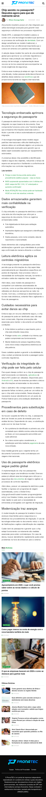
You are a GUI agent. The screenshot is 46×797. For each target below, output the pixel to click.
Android (5, 380)
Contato (33, 769)
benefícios (28, 77)
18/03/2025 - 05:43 (34, 20)
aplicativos (32, 375)
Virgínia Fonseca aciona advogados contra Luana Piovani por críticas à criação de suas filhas (28, 720)
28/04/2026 (16, 736)
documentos (19, 479)
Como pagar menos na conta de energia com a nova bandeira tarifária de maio (22, 630)
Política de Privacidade (22, 769)
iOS (11, 380)
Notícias (6, 580)
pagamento (34, 443)
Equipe (11, 769)
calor (19, 335)
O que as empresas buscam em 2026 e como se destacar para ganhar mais (23, 672)
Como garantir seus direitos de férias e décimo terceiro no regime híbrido (26, 690)
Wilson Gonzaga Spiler (16, 20)
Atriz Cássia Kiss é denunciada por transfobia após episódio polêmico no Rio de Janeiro (27, 731)
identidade (31, 40)
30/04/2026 (6, 593)
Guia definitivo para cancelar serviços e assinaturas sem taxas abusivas (26, 699)
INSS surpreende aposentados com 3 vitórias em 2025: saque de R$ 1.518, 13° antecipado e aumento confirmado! (23, 184)
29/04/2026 (16, 693)
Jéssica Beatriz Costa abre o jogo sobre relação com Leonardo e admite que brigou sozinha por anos (27, 709)
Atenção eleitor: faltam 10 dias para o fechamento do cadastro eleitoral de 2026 (27, 742)
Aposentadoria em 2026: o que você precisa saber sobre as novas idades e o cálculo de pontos (21, 588)
